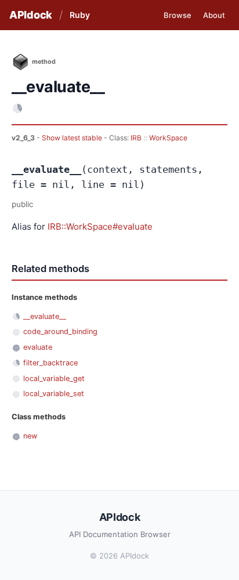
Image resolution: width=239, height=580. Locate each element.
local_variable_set (53, 393)
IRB (136, 137)
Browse (177, 15)
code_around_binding (60, 331)
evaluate (37, 347)
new (30, 436)
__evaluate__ (44, 316)
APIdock (30, 15)
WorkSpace (168, 137)
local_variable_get (54, 378)
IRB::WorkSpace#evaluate (100, 226)
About (214, 15)
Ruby (80, 15)
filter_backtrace (50, 362)
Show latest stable (73, 137)
